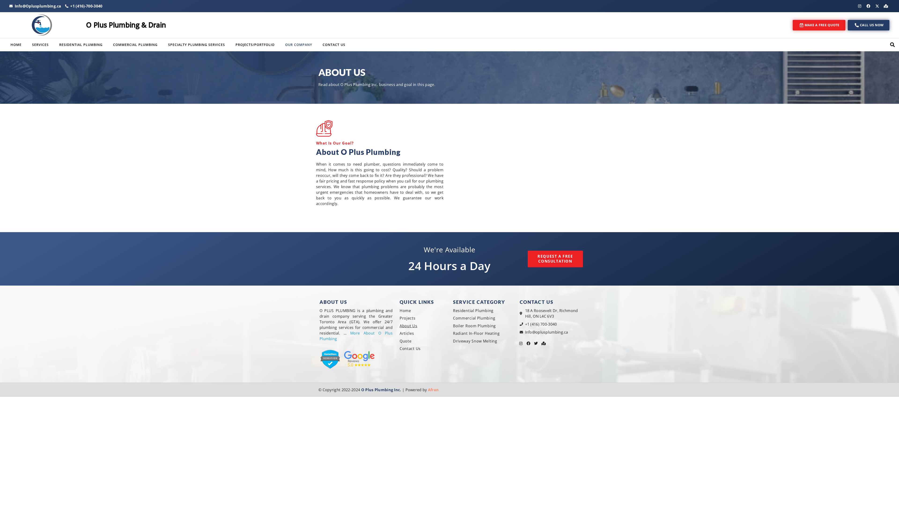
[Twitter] (536, 343)
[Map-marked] (886, 6)
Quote (406, 341)
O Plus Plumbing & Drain (126, 24)
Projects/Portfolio (255, 44)
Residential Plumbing (81, 44)
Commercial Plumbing (135, 44)
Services (40, 44)
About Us (408, 325)
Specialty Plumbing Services (196, 44)
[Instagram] (859, 6)
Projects (408, 318)
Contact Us (334, 44)
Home (16, 44)
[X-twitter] (877, 6)
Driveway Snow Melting (475, 341)
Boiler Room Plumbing (474, 325)
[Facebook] (868, 6)
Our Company (298, 44)
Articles (407, 333)
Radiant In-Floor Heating (476, 333)
